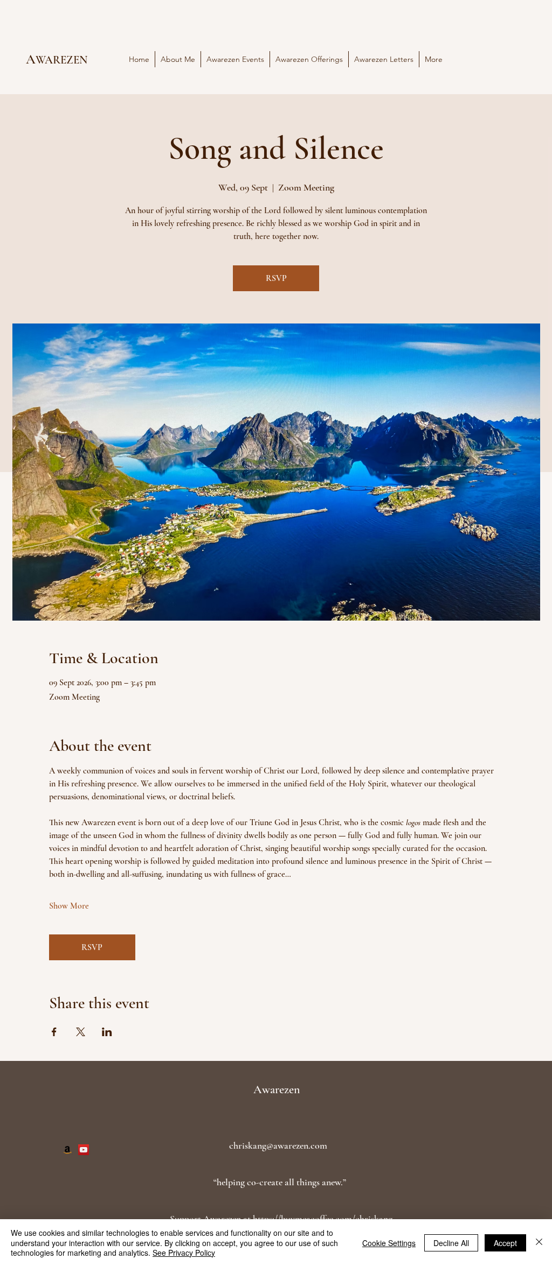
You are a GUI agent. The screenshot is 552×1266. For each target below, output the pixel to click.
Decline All (451, 1242)
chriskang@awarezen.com (278, 1145)
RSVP (276, 278)
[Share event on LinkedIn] (107, 1032)
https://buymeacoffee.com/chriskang (322, 1219)
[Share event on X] (80, 1032)
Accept (505, 1242)
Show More (69, 906)
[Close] (539, 1242)
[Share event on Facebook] (54, 1032)
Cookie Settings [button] (389, 1242)
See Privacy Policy (184, 1252)
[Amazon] (67, 1149)
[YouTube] (83, 1149)
